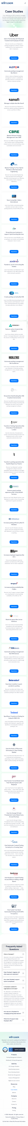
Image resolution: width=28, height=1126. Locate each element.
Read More (14, 58)
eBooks (14, 1092)
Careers (14, 1101)
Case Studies (14, 1089)
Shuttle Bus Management (14, 1075)
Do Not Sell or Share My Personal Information (14, 1121)
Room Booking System (14, 1072)
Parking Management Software (14, 1057)
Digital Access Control (14, 1080)
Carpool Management (14, 1078)
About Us (14, 1098)
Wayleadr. (11, 1114)
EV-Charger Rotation (14, 1066)
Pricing (14, 1110)
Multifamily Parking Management (14, 1060)
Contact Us (14, 1104)
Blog (14, 1087)
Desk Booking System (14, 1069)
